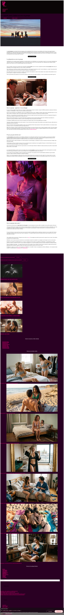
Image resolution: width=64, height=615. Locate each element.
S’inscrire (3, 11)
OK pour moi (59, 611)
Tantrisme (4, 575)
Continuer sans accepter (4, 608)
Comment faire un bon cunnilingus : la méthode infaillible (10, 315)
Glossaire (3, 10)
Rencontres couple (5, 346)
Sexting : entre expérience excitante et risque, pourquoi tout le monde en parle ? (12, 473)
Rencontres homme (5, 342)
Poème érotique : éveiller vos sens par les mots (7, 413)
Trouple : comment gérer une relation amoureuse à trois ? (9, 533)
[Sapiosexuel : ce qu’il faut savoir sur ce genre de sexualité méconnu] (32, 548)
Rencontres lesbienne (6, 344)
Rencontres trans (5, 345)
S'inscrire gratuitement (32, 56)
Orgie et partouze (5, 574)
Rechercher (62, 580)
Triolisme (4, 576)
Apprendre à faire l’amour (4, 333)
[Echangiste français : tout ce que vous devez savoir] (11, 277)
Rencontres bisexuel (5, 348)
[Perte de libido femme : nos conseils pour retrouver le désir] (32, 428)
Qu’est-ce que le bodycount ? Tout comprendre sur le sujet (10, 297)
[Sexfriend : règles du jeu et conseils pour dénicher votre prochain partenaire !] (32, 488)
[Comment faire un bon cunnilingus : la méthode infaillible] (11, 313)
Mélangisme (4, 573)
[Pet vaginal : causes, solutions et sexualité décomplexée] (32, 368)
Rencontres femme (5, 341)
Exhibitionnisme (5, 572)
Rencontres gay (5, 343)
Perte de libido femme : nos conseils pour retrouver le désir (9, 443)
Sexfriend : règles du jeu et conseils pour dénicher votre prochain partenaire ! (12, 503)
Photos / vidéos (4, 606)
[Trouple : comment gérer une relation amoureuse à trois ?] (32, 518)
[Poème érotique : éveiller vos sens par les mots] (32, 398)
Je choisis (50, 611)
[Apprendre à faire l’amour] (11, 331)
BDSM (3, 569)
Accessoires (4, 9)
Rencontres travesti (5, 347)
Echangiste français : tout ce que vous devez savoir (8, 279)
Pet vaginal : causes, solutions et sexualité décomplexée (9, 383)
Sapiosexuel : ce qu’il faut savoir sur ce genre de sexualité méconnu (11, 563)
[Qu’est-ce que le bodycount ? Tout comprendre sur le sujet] (11, 295)
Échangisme (4, 571)
